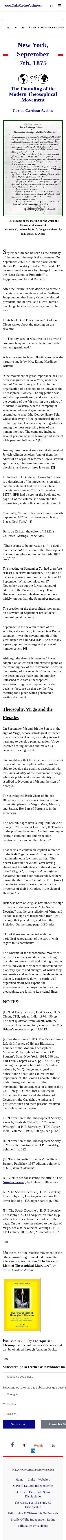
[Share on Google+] (38, 1445)
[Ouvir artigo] (15, 27)
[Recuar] (8, 27)
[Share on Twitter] (24, 1445)
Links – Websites (39, 1479)
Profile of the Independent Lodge (33, 1519)
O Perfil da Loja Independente (33, 1485)
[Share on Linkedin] (33, 1451)
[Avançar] (23, 27)
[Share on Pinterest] (53, 1445)
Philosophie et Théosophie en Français (33, 1513)
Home (19, 1479)
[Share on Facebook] (12, 1445)
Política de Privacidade (33, 1525)
